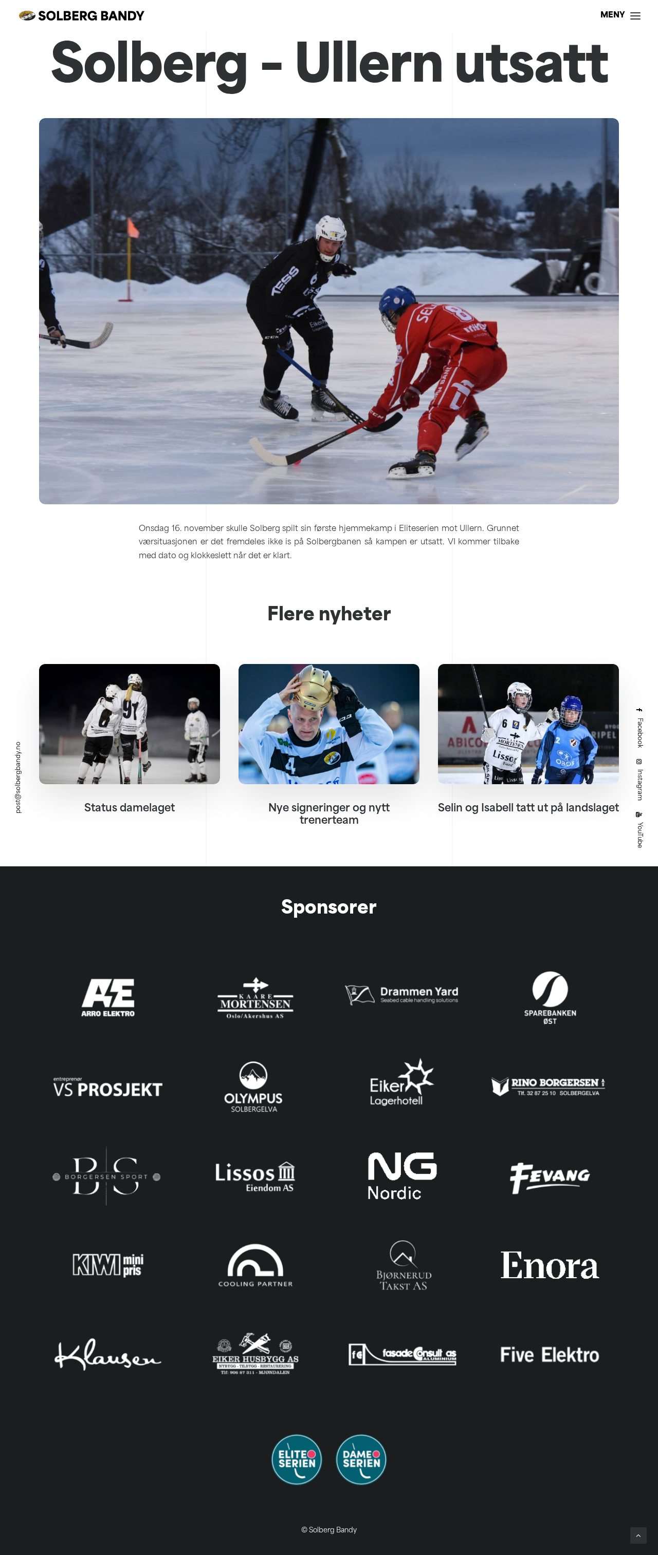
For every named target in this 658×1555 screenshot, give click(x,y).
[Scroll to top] (638, 1536)
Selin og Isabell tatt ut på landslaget (528, 809)
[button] (129, 723)
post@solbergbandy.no (18, 777)
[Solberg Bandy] (81, 15)
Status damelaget (129, 809)
